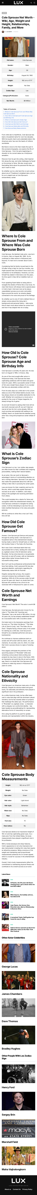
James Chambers (12, 993)
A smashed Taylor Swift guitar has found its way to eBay (22, 918)
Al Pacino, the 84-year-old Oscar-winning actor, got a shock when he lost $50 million (22, 884)
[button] (3, 3)
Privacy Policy (27, 1189)
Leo (27, 90)
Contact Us (17, 1189)
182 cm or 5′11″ (27, 80)
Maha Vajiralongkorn (14, 1169)
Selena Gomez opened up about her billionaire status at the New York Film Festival (22, 929)
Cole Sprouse (27, 60)
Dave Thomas (10, 1021)
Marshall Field (10, 1142)
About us (8, 1189)
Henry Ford (8, 1087)
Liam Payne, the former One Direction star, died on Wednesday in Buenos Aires (22, 907)
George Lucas (10, 966)
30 (27, 70)
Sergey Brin (8, 1114)
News (11, 879)
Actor (4, 13)
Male (27, 65)
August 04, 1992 (27, 75)
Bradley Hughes (11, 1048)
